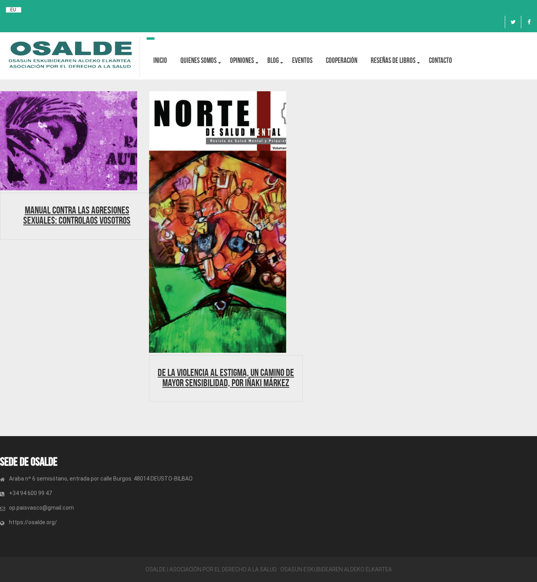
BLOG (273, 60)
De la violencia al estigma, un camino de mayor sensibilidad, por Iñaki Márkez (226, 377)
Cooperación (341, 60)
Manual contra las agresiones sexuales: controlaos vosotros (77, 215)
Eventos (302, 60)
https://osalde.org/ (33, 522)
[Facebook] (529, 22)
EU (13, 10)
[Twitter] (513, 22)
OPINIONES (242, 60)
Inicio (160, 60)
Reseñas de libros (393, 60)
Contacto (440, 60)
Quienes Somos (198, 60)
